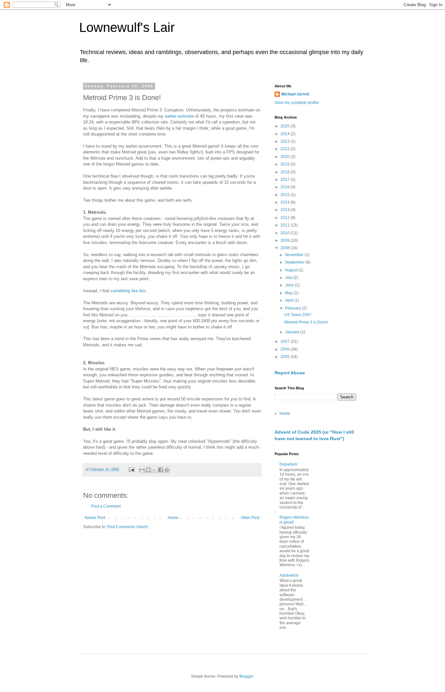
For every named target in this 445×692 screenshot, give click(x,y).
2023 (285, 141)
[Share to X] (154, 470)
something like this (128, 290)
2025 (285, 126)
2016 (285, 187)
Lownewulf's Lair (127, 27)
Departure (288, 464)
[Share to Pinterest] (167, 470)
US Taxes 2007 (297, 314)
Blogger (246, 676)
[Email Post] (131, 469)
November (295, 254)
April (289, 300)
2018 (285, 172)
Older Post (250, 517)
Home (173, 517)
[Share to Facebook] (160, 470)
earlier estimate (179, 116)
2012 (285, 217)
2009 (285, 240)
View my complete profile (297, 102)
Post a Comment (106, 506)
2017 (285, 179)
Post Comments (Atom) (127, 527)
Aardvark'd (289, 575)
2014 (285, 202)
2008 (285, 248)
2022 (285, 149)
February (293, 308)
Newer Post (95, 517)
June (290, 285)
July (289, 277)
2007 (285, 341)
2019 (285, 164)
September (295, 262)
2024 (285, 134)
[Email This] (142, 470)
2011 (285, 225)
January (292, 332)
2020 (285, 156)
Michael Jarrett (295, 94)
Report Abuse (290, 372)
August (291, 270)
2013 (285, 210)
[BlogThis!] (148, 470)
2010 (285, 233)
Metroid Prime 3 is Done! (306, 322)
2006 (285, 349)
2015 (285, 195)
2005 (285, 356)
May (289, 293)
